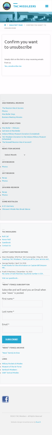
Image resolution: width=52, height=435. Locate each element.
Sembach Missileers (9, 370)
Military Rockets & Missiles (12, 364)
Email (5, 324)
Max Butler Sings (8, 114)
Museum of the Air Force (11, 367)
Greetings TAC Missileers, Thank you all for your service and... (26, 259)
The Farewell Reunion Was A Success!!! (16, 142)
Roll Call (5, 236)
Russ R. (38, 422)
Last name (8, 311)
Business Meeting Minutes (12, 117)
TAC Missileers (24, 6)
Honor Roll (6, 239)
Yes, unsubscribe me (12, 66)
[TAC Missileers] (7, 6)
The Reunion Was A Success (12, 108)
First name (8, 298)
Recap (4, 178)
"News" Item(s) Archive (11, 353)
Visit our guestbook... (10, 278)
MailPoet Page (16, 25)
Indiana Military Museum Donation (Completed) (20, 134)
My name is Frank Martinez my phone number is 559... (23, 274)
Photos (5, 111)
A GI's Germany (8, 206)
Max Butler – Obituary (10, 128)
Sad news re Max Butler (11, 131)
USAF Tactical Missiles (10, 373)
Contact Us (6, 245)
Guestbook (6, 242)
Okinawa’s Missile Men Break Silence (16, 209)
